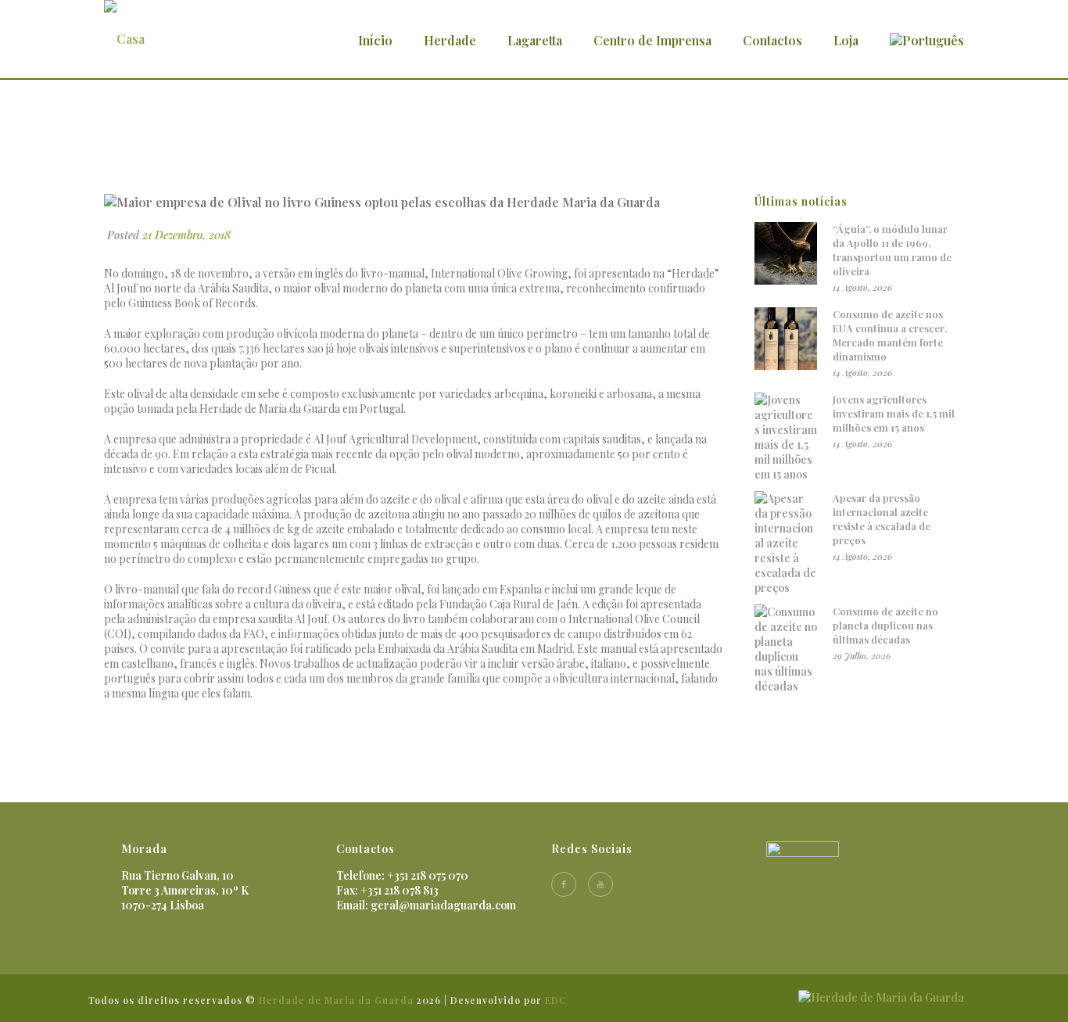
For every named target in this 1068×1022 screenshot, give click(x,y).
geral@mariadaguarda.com (443, 905)
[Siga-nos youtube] (600, 884)
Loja (845, 40)
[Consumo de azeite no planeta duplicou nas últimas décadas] (785, 649)
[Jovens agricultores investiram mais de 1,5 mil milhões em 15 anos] (785, 437)
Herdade (450, 40)
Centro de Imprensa (652, 40)
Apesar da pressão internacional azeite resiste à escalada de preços (881, 519)
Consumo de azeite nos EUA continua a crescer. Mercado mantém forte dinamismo (890, 335)
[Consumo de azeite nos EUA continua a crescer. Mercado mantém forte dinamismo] (785, 338)
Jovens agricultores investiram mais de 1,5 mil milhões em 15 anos (894, 413)
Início (375, 40)
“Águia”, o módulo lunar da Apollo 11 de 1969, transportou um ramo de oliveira (892, 250)
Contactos (772, 40)
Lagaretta (534, 40)
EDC (556, 1000)
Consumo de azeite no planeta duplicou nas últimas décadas (885, 625)
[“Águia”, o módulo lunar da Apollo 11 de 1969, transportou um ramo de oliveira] (785, 253)
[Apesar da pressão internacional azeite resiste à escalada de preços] (785, 543)
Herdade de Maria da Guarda (336, 1000)
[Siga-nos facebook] (563, 884)
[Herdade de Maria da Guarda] (881, 995)
